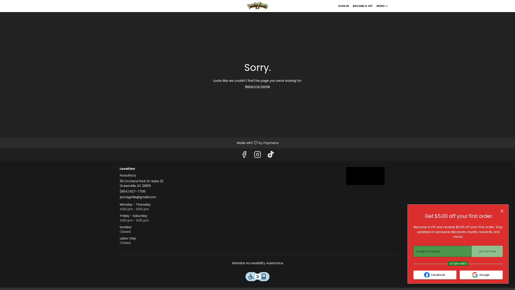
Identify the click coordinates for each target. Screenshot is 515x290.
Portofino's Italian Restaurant (365, 176)
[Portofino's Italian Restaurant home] (257, 6)
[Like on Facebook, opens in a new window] (244, 155)
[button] (383, 6)
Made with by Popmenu (141, 142)
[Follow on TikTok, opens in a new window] (270, 155)
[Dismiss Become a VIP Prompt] (502, 211)
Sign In (343, 6)
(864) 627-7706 (132, 191)
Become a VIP (363, 6)
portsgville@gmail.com (138, 197)
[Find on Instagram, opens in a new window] (257, 155)
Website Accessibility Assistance (257, 263)
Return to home (257, 86)
